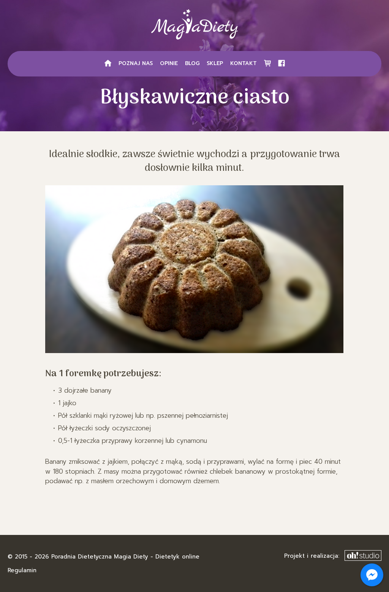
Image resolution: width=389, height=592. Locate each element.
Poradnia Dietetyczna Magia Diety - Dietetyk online (125, 556)
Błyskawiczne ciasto (194, 98)
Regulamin (22, 570)
